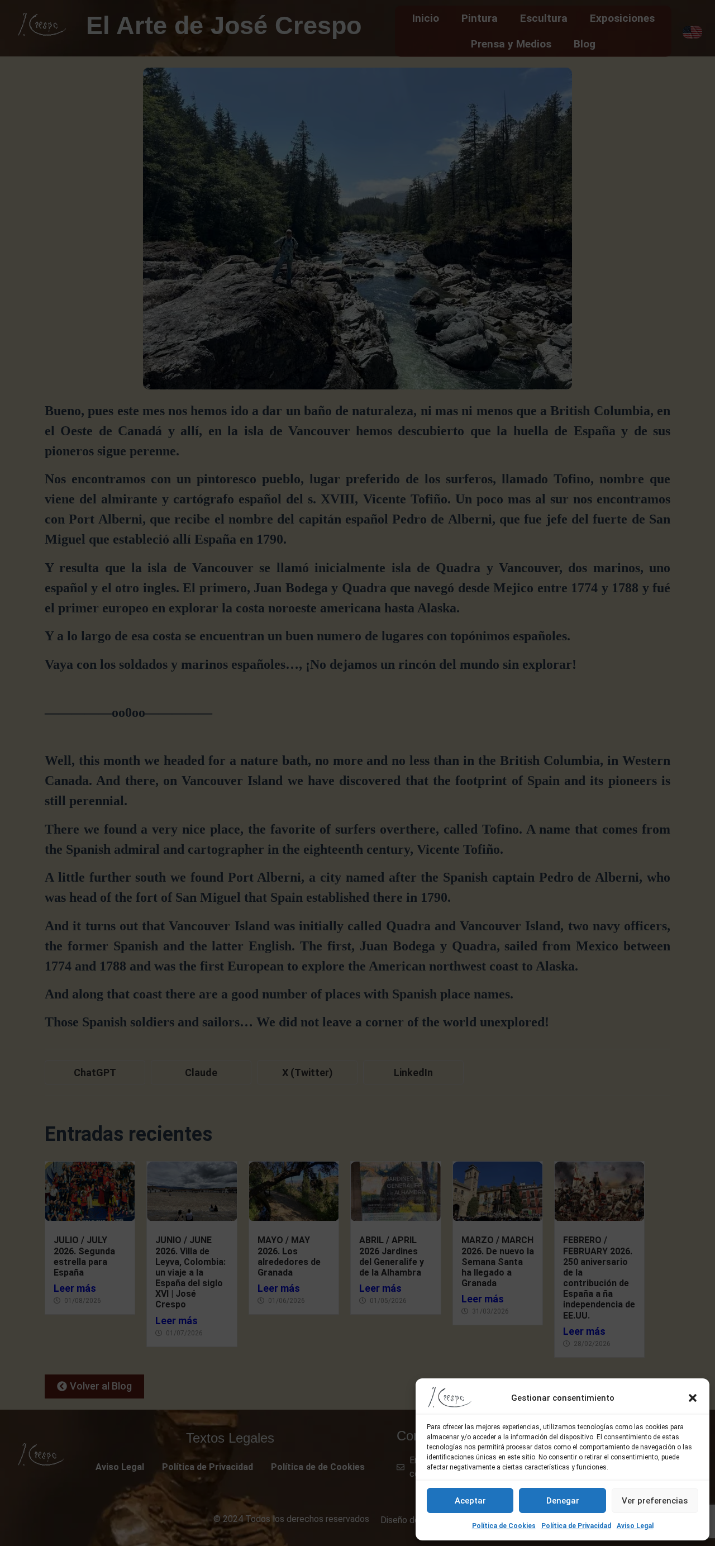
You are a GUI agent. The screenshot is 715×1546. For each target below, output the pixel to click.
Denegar (562, 1501)
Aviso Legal (635, 1526)
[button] (692, 1398)
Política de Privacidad (576, 1526)
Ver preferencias (655, 1501)
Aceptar (470, 1501)
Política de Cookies (504, 1526)
